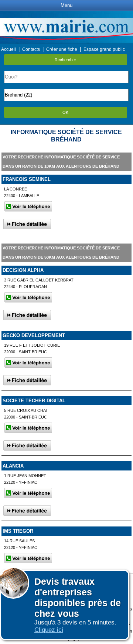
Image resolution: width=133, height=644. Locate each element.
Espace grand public (104, 49)
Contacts (31, 49)
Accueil (8, 49)
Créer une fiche (61, 49)
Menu (66, 5)
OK (65, 112)
